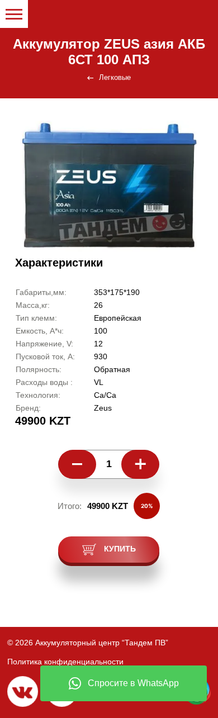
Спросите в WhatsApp (133, 683)
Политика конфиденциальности (65, 661)
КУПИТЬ (119, 548)
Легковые (115, 77)
